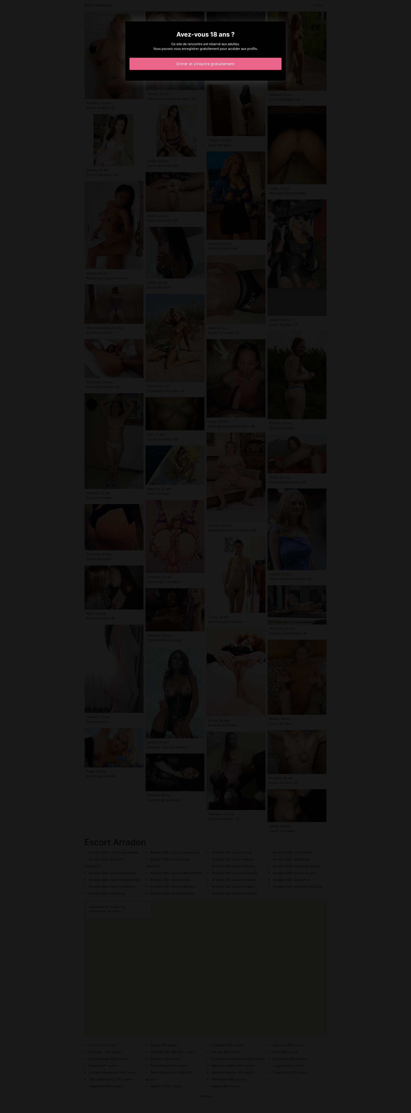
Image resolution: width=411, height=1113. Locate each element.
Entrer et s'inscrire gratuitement (205, 64)
